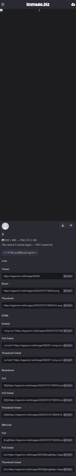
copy (69, 276)
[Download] (62, 225)
